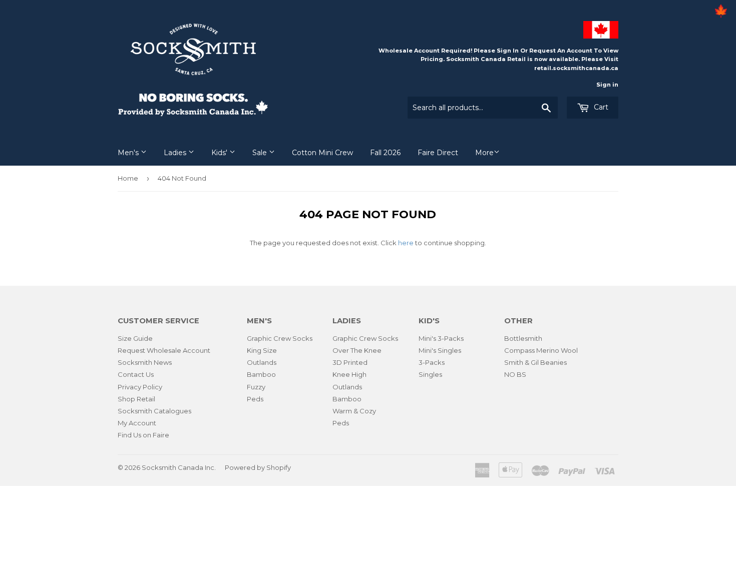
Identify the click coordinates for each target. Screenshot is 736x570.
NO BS (515, 374)
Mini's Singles (440, 350)
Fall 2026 (385, 152)
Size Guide (135, 338)
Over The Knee (357, 350)
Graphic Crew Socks (279, 338)
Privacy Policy (140, 387)
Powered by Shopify (258, 467)
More (484, 152)
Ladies (176, 152)
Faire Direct (438, 152)
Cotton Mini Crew (322, 152)
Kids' (220, 152)
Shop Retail (136, 399)
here (406, 243)
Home (128, 178)
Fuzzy (256, 387)
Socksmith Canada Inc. (179, 467)
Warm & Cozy (354, 411)
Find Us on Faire (143, 435)
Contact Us (136, 374)
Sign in (607, 84)
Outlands (261, 362)
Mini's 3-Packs (441, 338)
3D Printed (349, 362)
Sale (260, 152)
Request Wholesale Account (164, 350)
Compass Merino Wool (541, 350)
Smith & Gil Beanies (535, 362)
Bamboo (261, 374)
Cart (600, 107)
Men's (129, 152)
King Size (262, 350)
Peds (255, 399)
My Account (137, 423)
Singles (430, 374)
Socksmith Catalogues (154, 411)
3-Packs (432, 362)
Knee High (349, 374)
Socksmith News (145, 362)
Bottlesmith (523, 338)
